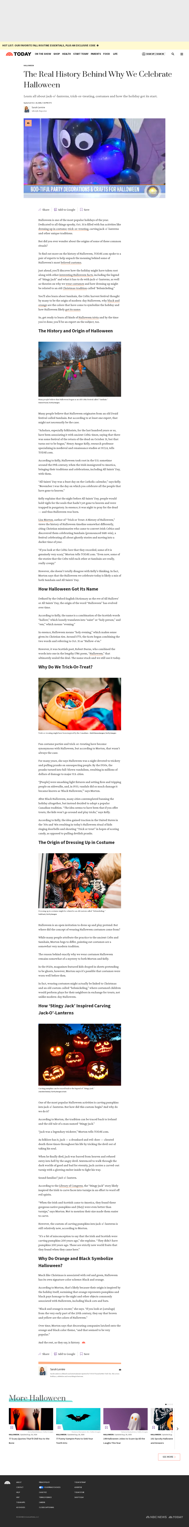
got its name (72, 309)
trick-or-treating (78, 228)
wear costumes (75, 283)
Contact (19, 1487)
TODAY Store (79, 1492)
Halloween (96, 653)
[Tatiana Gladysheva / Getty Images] (125, 1419)
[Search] (173, 54)
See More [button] (168, 1457)
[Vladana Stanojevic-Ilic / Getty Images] (78, 1419)
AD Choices (20, 1507)
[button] (28, 123)
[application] (94, 158)
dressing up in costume (52, 228)
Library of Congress (71, 1185)
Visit (18, 1497)
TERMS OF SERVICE (45, 1497)
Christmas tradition (75, 288)
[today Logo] (7, 1482)
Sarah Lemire (57, 1369)
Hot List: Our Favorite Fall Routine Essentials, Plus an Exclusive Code (49, 45)
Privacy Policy (44, 1482)
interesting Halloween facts (76, 274)
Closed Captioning (46, 1507)
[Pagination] (166, 1404)
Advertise (78, 1487)
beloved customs (71, 262)
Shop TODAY (79, 1497)
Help (18, 1492)
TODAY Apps (20, 1502)
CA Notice (43, 1492)
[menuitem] (43, 54)
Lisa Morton (45, 519)
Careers (42, 1502)
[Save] (12, 1427)
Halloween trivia (89, 317)
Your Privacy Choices (52, 1487)
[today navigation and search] (182, 54)
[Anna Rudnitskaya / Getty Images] (31, 1419)
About (19, 1482)
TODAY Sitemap (80, 1482)
